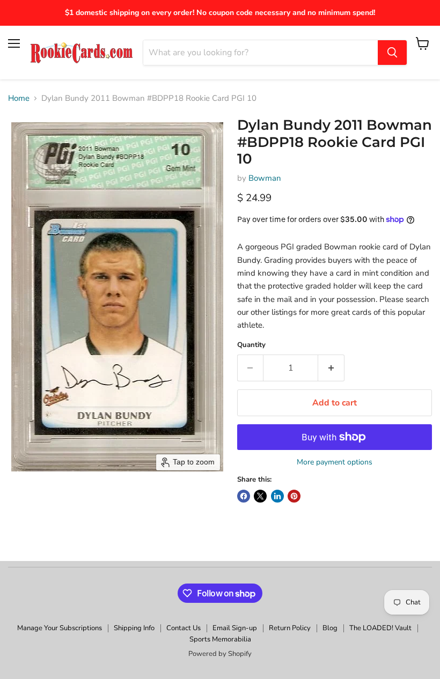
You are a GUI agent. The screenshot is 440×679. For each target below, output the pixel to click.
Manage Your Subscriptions (59, 628)
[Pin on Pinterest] (294, 496)
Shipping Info (134, 628)
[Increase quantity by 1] (331, 368)
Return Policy (290, 628)
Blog (330, 628)
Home (19, 98)
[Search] (392, 52)
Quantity (251, 345)
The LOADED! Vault (380, 628)
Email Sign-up (234, 628)
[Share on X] (260, 496)
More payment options (334, 462)
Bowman (264, 178)
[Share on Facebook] (243, 496)
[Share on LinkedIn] (277, 496)
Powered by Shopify (220, 654)
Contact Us (183, 628)
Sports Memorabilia (220, 639)
